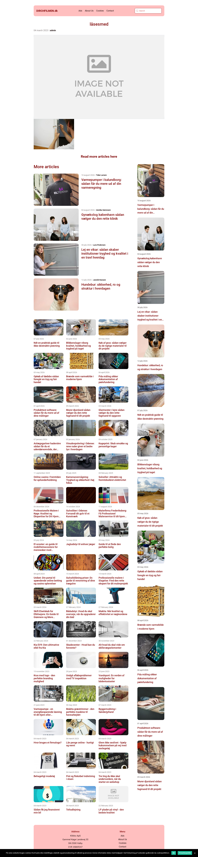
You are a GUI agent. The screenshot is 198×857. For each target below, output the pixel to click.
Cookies (100, 10)
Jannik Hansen (99, 280)
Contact (110, 10)
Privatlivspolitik (185, 853)
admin (53, 30)
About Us (89, 10)
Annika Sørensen (103, 210)
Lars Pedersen (99, 245)
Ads (80, 10)
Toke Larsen (101, 175)
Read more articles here (99, 156)
